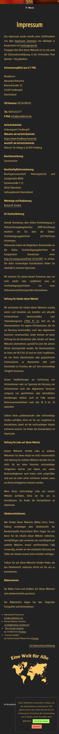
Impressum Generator (25, 41)
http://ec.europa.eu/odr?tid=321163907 (23, 259)
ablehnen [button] (36, 726)
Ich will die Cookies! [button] (41, 721)
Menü (31, 8)
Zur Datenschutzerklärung (42, 645)
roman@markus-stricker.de (16, 625)
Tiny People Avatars (14, 628)
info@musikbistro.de (13, 618)
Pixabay (22, 632)
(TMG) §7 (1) (31, 321)
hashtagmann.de (29, 45)
